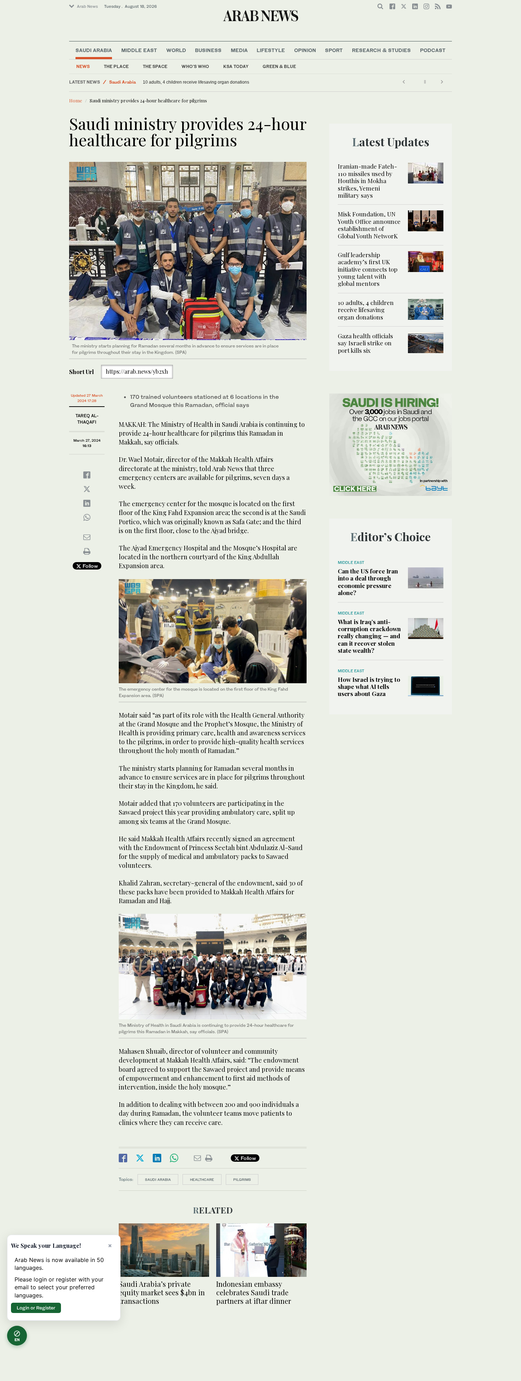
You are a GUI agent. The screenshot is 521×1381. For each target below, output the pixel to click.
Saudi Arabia (93, 50)
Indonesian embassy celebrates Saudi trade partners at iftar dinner (253, 1292)
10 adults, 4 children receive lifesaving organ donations (366, 310)
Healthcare (202, 1179)
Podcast (433, 50)
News (83, 66)
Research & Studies (381, 50)
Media (239, 50)
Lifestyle (271, 50)
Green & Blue (279, 66)
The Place (116, 66)
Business (208, 50)
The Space (155, 66)
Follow (89, 566)
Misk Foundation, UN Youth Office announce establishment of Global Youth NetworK (369, 224)
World (176, 50)
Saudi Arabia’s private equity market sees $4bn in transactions (162, 1292)
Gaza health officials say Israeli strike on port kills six (193, 82)
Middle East (139, 50)
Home (75, 100)
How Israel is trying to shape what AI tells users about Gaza (369, 686)
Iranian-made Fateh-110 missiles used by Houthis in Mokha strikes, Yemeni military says (367, 180)
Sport (334, 50)
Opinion (305, 50)
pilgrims (242, 1179)
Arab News (87, 6)
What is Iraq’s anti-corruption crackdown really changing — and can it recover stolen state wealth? (369, 636)
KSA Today (235, 66)
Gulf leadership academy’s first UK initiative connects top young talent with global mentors (367, 269)
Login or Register (36, 1308)
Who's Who (195, 66)
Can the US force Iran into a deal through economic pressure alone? (368, 581)
